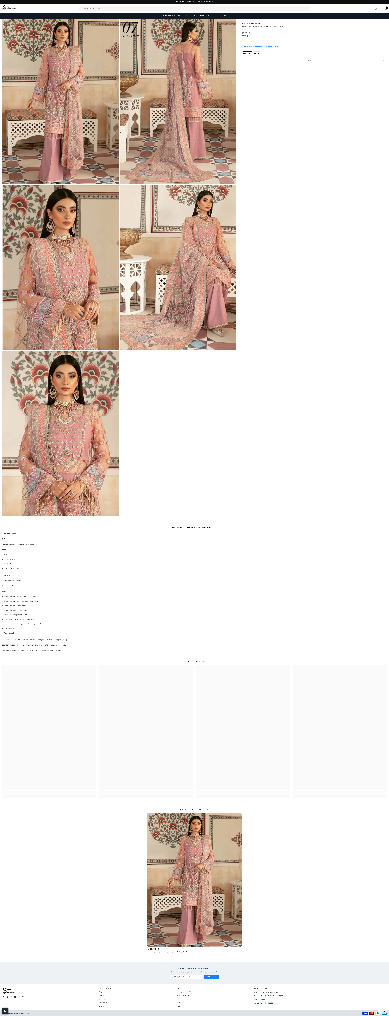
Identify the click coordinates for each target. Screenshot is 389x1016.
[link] (49, 792)
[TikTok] (15, 997)
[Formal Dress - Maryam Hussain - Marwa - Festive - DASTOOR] (194, 880)
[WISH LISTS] (381, 8)
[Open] (5, 1011)
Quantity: (245, 36)
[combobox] (196, 8)
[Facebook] (3, 997)
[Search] (194, 8)
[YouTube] (19, 997)
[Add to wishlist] (384, 60)
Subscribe (211, 977)
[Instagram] (7, 997)
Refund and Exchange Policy (199, 527)
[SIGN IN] (376, 8)
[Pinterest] (11, 997)
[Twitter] (23, 997)
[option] (194, 883)
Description (176, 527)
